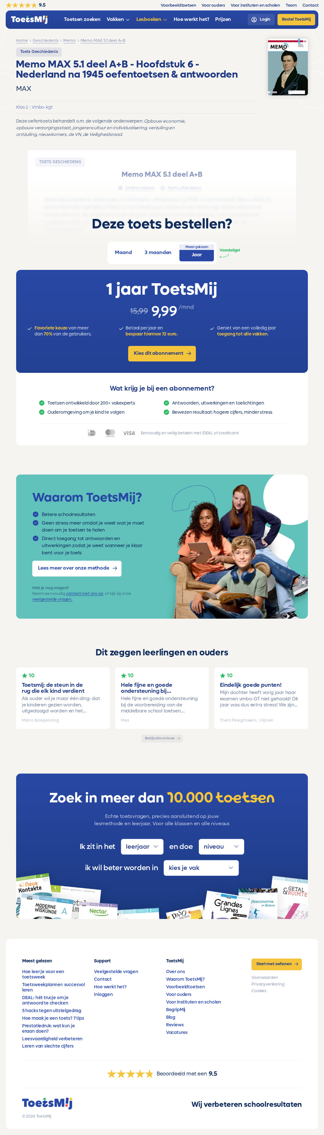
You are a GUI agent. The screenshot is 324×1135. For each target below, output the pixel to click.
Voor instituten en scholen (193, 1002)
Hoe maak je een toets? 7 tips (53, 1018)
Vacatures (177, 1033)
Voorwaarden (265, 977)
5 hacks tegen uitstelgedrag (51, 1011)
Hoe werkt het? (110, 987)
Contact (103, 979)
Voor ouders (178, 995)
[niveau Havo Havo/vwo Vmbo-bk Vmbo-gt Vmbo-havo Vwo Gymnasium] (222, 846)
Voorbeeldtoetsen (185, 987)
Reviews (175, 1025)
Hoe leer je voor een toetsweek (43, 974)
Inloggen (103, 995)
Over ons (175, 972)
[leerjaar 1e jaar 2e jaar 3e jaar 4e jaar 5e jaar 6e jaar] (142, 846)
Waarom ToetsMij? (185, 979)
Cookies (259, 990)
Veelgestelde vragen (116, 972)
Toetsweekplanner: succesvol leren (53, 987)
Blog (170, 1017)
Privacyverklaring (268, 984)
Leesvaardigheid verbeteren (52, 1039)
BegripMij (175, 1010)
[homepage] (29, 20)
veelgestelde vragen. (52, 599)
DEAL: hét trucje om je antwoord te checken (45, 1000)
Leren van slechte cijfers (48, 1046)
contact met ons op (84, 593)
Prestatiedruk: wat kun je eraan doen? (48, 1028)
